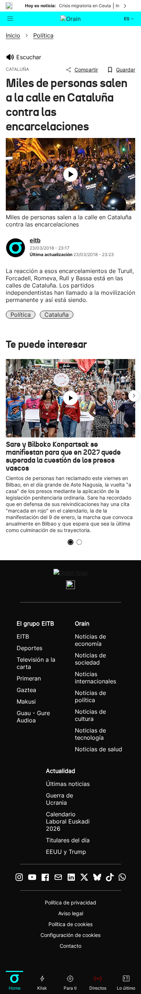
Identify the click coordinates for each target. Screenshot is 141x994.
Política (20, 314)
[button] (134, 396)
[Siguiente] (125, 5)
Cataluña (56, 314)
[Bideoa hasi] (70, 174)
